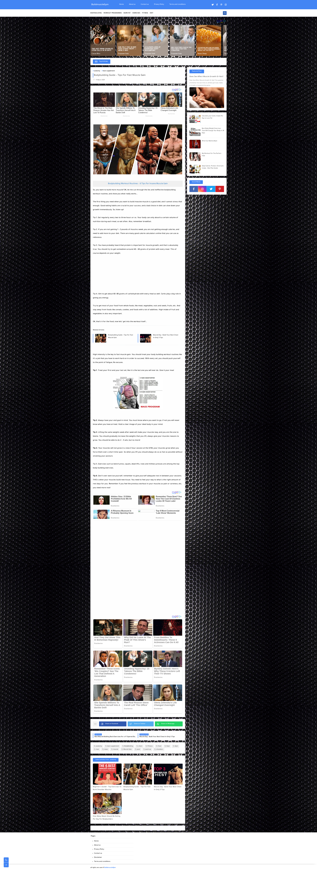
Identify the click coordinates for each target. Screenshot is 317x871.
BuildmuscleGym (100, 4)
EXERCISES (136, 13)
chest (140, 746)
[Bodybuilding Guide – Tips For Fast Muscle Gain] (137, 774)
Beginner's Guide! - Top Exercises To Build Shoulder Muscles (107, 788)
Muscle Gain (127, 749)
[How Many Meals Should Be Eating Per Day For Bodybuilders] (107, 803)
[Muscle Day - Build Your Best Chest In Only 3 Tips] (168, 774)
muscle (115, 749)
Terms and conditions (177, 4)
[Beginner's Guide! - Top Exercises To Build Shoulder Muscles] (107, 774)
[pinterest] (221, 4)
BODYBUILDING (96, 13)
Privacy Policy (159, 4)
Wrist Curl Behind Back (209, 141)
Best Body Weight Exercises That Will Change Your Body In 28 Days (213, 131)
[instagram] (226, 4)
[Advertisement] (111, 270)
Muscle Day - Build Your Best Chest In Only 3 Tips (165, 336)
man (97, 749)
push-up (148, 749)
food (159, 746)
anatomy (97, 71)
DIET (151, 13)
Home (121, 4)
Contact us (145, 4)
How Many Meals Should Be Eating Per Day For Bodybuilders (106, 817)
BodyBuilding (128, 746)
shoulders (159, 749)
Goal (168, 746)
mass (106, 749)
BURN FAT (127, 13)
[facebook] (217, 4)
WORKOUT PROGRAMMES (113, 13)
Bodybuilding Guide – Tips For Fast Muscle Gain (120, 336)
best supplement (109, 71)
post (138, 749)
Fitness (150, 746)
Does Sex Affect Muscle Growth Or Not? (206, 77)
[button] (112, 723)
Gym (176, 746)
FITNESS (145, 13)
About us (132, 4)
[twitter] (213, 4)
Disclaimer (98, 857)
